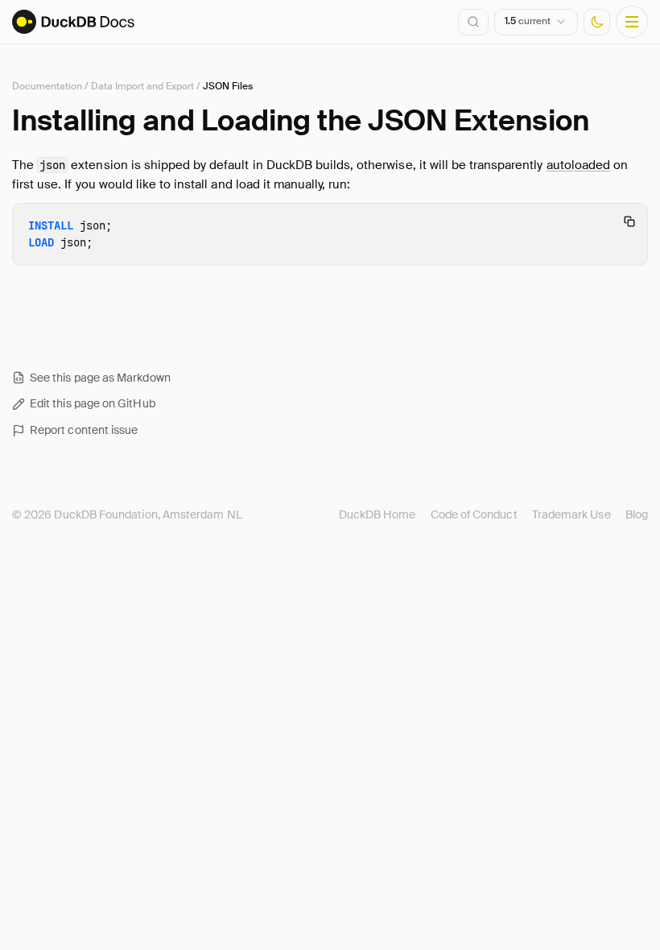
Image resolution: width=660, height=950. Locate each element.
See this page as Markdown (100, 377)
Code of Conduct (474, 514)
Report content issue (84, 430)
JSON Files (228, 86)
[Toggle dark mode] (597, 22)
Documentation (47, 86)
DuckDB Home (377, 514)
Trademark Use (571, 514)
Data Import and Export (142, 86)
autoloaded (578, 165)
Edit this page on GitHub (92, 403)
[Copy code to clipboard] (629, 221)
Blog (636, 514)
